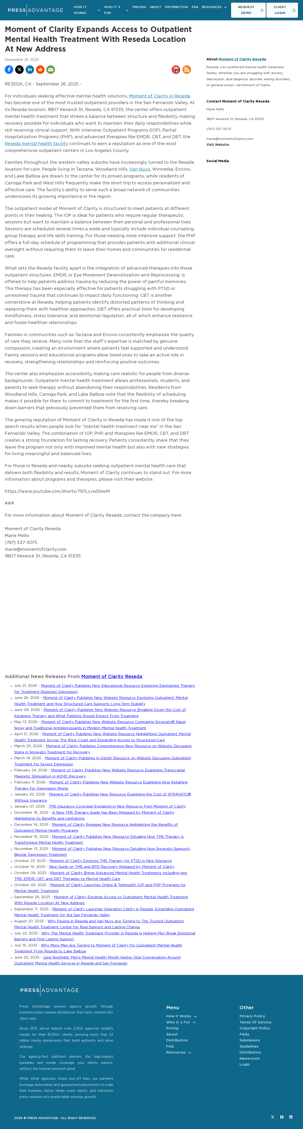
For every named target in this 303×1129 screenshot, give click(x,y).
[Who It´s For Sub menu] (127, 10)
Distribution (176, 7)
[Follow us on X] (272, 1117)
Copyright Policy (255, 1028)
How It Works (80, 10)
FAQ (195, 7)
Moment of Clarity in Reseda (159, 96)
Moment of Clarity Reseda (111, 677)
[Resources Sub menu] (225, 7)
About (155, 7)
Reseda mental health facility (36, 144)
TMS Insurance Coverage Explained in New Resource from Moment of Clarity (117, 806)
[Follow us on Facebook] (281, 1117)
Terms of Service (256, 1022)
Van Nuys (139, 169)
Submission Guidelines (250, 1043)
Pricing (139, 7)
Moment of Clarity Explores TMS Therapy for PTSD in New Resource (110, 860)
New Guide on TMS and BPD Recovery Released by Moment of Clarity (111, 866)
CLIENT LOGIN (280, 10)
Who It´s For (112, 10)
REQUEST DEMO (246, 10)
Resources (212, 7)
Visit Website (217, 144)
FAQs (244, 1034)
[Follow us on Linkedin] (290, 1117)
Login (245, 1064)
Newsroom (249, 1058)
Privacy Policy (252, 1016)
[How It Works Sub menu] (98, 10)
